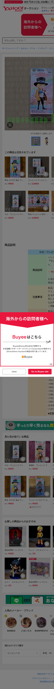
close (14, 371)
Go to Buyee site (39, 371)
